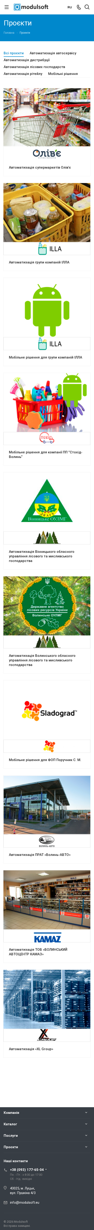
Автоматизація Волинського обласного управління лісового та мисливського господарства (42, 660)
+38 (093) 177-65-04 (27, 1170)
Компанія (11, 1113)
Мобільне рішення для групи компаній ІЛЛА (45, 357)
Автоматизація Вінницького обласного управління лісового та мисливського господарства (41, 556)
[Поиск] (87, 7)
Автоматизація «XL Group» (31, 1049)
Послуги (11, 1136)
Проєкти (11, 1147)
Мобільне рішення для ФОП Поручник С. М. (45, 760)
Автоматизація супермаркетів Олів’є (40, 167)
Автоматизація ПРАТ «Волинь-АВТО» (39, 855)
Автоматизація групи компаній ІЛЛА (39, 262)
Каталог (10, 1124)
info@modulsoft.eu (24, 1202)
